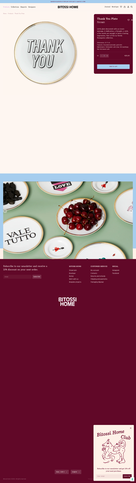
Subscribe (127, 476)
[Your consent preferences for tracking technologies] (132, 479)
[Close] (131, 428)
